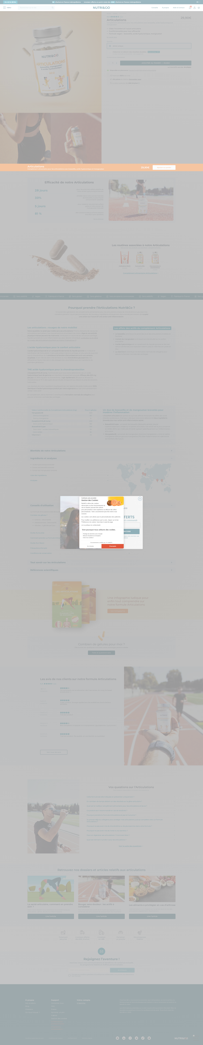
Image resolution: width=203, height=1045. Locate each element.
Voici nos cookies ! (88, 537)
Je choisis (90, 546)
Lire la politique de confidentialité (90, 525)
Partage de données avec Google (92, 534)
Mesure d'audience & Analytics (92, 535)
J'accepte (112, 546)
